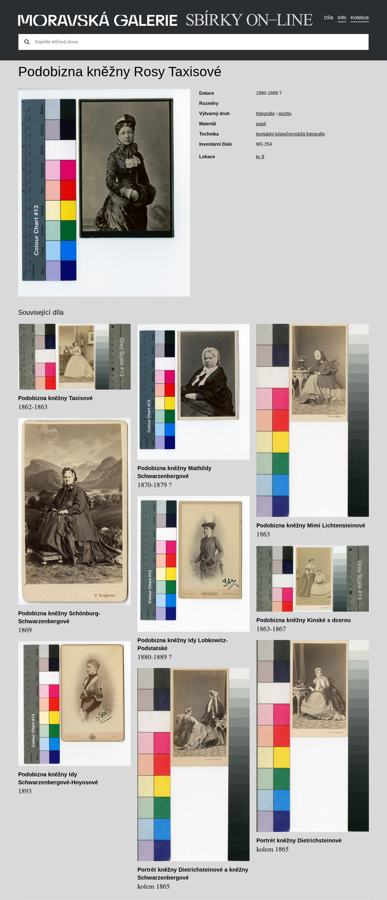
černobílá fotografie (305, 134)
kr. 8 (260, 156)
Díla (328, 17)
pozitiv (285, 113)
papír (261, 123)
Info (342, 17)
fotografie (265, 113)
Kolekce (360, 17)
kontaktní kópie (271, 134)
